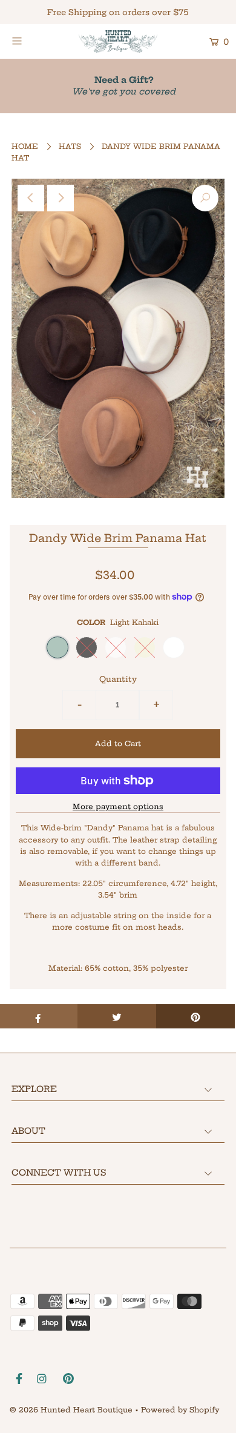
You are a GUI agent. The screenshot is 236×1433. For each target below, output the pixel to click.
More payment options (118, 806)
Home (24, 146)
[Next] (60, 198)
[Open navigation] (31, 40)
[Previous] (31, 198)
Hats (70, 146)
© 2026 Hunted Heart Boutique (71, 1409)
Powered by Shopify (180, 1409)
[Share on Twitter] (116, 1016)
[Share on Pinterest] (195, 1016)
